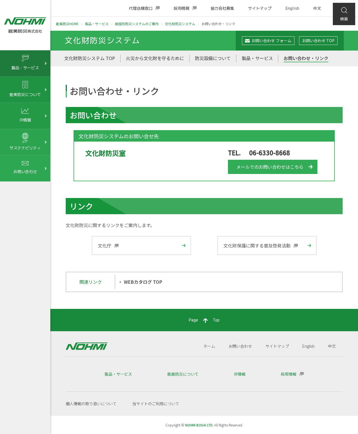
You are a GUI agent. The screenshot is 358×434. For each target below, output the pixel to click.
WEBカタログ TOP (143, 281)
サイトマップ (260, 8)
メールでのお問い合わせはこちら (269, 166)
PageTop (204, 320)
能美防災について (183, 374)
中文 (317, 8)
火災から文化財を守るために (155, 58)
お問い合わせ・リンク (306, 58)
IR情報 (240, 374)
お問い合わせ (240, 346)
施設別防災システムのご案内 (137, 23)
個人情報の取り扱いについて (91, 403)
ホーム (209, 346)
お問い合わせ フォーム (271, 40)
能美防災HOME (67, 23)
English (292, 8)
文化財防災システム (180, 23)
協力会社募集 (222, 8)
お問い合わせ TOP (318, 40)
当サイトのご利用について (155, 403)
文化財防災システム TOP (89, 58)
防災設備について (213, 58)
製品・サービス (97, 23)
